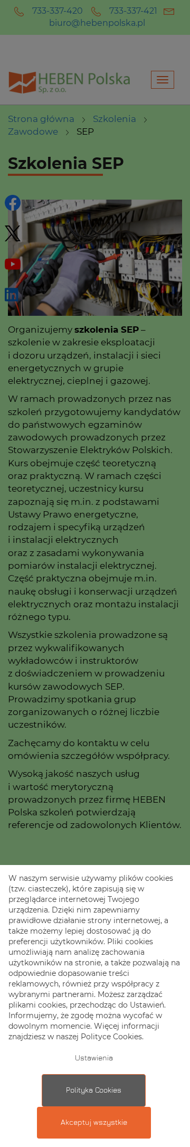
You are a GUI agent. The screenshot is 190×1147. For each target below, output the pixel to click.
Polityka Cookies (93, 1090)
